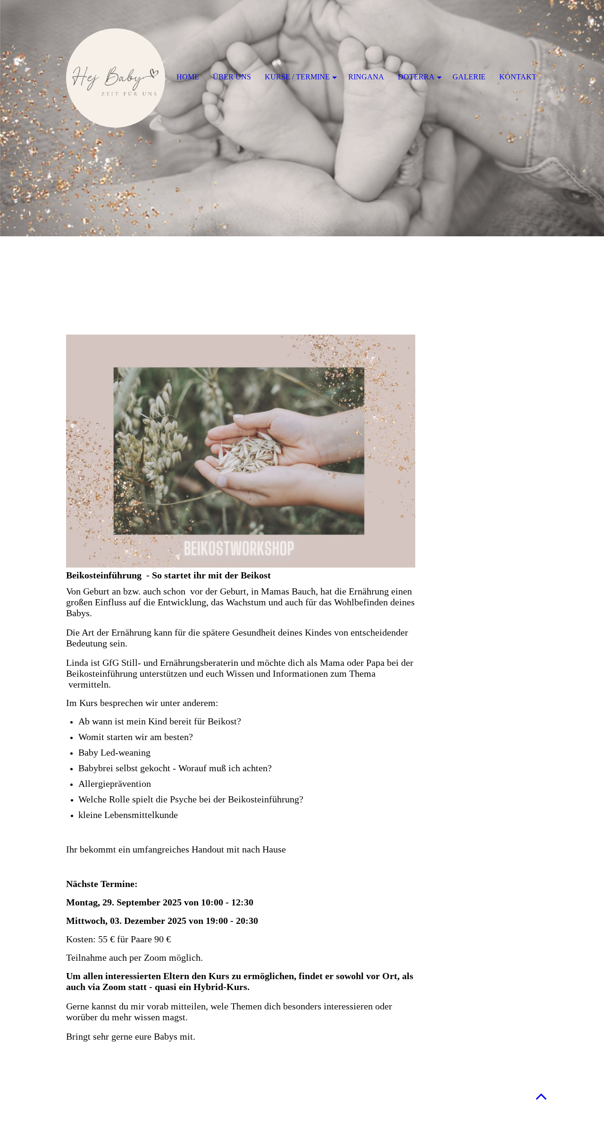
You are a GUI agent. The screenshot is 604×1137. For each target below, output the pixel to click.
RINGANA (366, 77)
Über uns (232, 77)
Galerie (469, 77)
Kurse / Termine (297, 77)
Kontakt (518, 77)
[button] (541, 1096)
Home (187, 77)
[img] (302, 118)
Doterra (416, 77)
